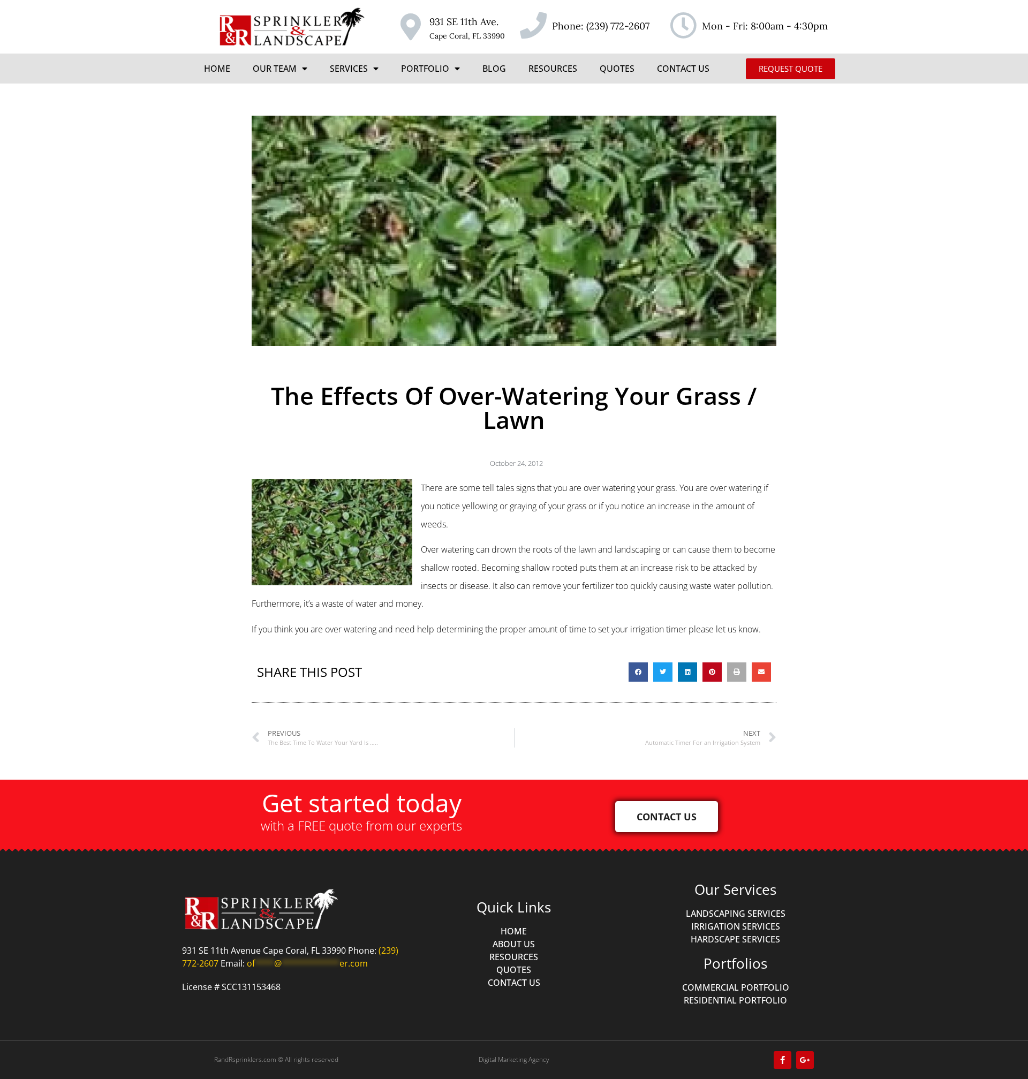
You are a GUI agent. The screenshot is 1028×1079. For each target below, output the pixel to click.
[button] (638, 672)
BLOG (494, 68)
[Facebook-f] (782, 1060)
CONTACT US (683, 68)
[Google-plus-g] (805, 1060)
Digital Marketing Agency (514, 1059)
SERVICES (349, 68)
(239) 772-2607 (617, 26)
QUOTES (617, 68)
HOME (217, 68)
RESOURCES (552, 68)
